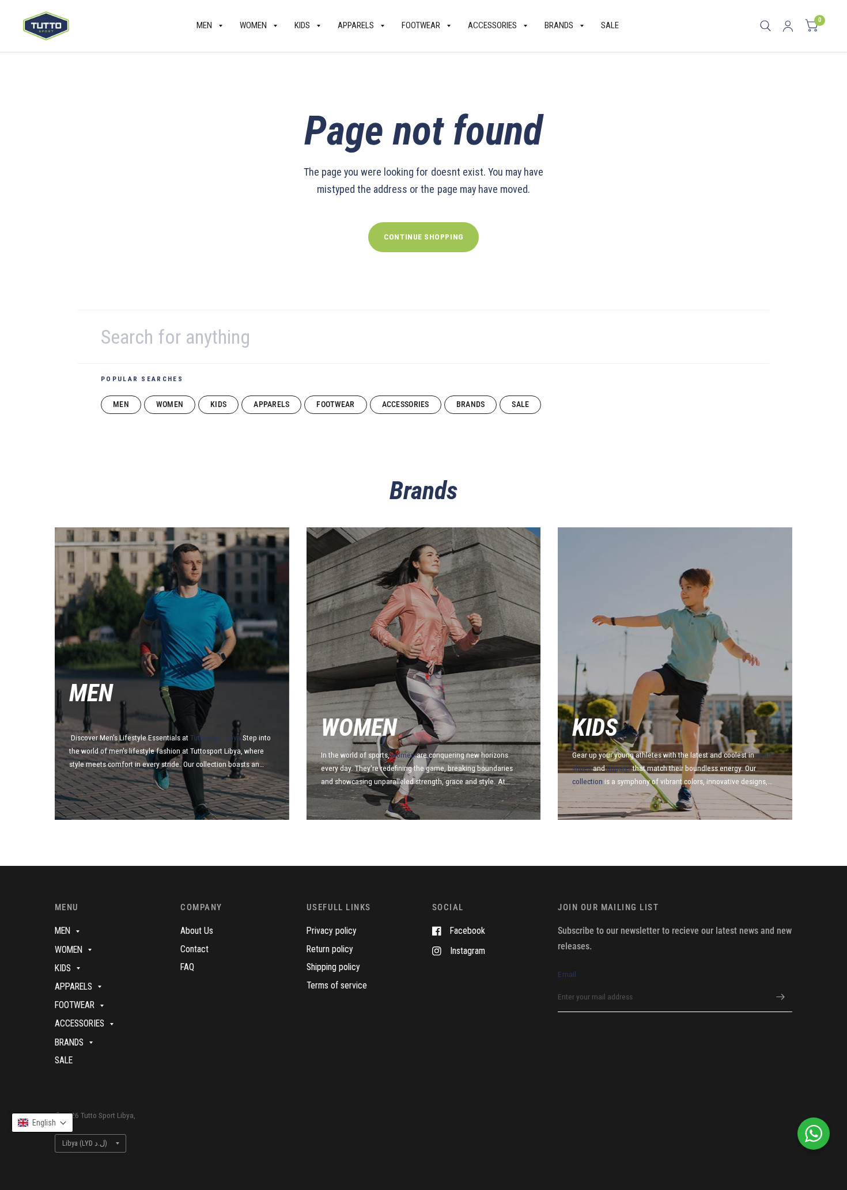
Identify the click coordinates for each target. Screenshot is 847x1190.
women (403, 754)
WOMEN (253, 25)
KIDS (302, 25)
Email (567, 974)
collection (588, 781)
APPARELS (356, 25)
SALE (610, 25)
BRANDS (558, 25)
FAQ (187, 966)
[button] (42, 1122)
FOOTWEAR (421, 25)
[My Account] (788, 26)
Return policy (330, 949)
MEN (204, 25)
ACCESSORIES (492, 25)
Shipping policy (333, 966)
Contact (194, 949)
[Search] (765, 26)
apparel (619, 768)
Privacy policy (332, 930)
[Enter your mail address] (780, 997)
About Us (196, 930)
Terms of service (337, 985)
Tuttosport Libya (216, 737)
